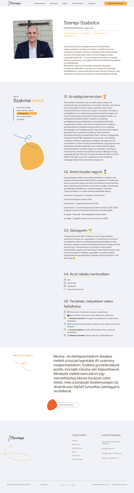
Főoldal (74, 441)
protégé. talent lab (108, 448)
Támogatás (76, 455)
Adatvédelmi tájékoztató (100, 484)
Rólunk (74, 452)
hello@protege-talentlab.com (112, 453)
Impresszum (45, 484)
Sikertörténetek (77, 459)
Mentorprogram (77, 448)
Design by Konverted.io (119, 484)
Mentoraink (76, 444)
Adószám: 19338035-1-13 (110, 458)
